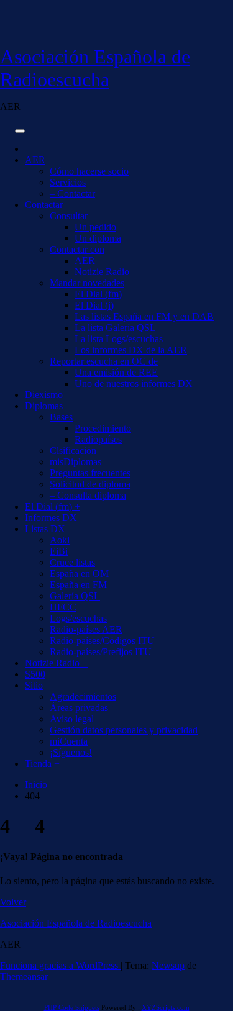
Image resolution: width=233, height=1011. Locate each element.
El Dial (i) (94, 305)
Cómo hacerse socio (89, 171)
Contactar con (77, 249)
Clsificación (73, 450)
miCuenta (69, 741)
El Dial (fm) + (52, 506)
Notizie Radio (102, 271)
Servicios (68, 182)
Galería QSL (75, 596)
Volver (13, 902)
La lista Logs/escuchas (119, 338)
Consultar (69, 216)
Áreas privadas (79, 707)
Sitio (34, 685)
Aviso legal (72, 719)
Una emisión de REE (116, 372)
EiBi (59, 551)
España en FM (78, 584)
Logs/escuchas (78, 618)
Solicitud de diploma (90, 484)
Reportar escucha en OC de (104, 361)
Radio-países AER (86, 629)
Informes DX (51, 517)
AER (35, 160)
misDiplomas (75, 461)
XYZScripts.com (166, 1007)
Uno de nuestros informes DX (134, 383)
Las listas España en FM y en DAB (144, 316)
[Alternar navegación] (20, 131)
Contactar (44, 204)
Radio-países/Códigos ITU (102, 640)
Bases (61, 417)
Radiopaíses (98, 439)
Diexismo (44, 394)
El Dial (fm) (98, 294)
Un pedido (95, 227)
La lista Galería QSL (115, 327)
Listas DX (45, 529)
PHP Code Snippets (71, 1007)
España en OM (79, 573)
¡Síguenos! (71, 752)
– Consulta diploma (88, 495)
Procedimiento (103, 428)
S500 (35, 674)
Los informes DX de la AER (131, 350)
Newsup (168, 965)
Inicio (36, 784)
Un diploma (98, 238)
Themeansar (24, 976)
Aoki (60, 540)
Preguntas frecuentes (90, 473)
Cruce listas (72, 562)
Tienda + (42, 763)
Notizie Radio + (56, 663)
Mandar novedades (87, 283)
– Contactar (72, 193)
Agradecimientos (83, 696)
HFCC (63, 607)
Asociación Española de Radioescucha (95, 68)
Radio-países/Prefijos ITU (101, 651)
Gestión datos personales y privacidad (124, 730)
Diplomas (44, 406)
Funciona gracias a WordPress (60, 965)
